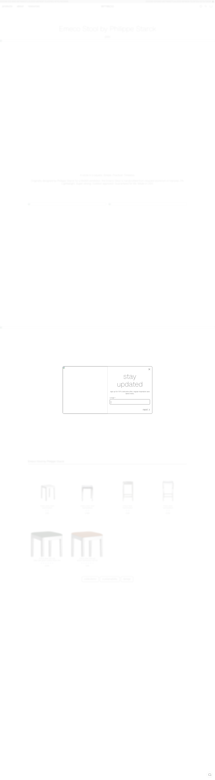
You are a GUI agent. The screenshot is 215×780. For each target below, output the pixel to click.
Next (145, 410)
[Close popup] (149, 369)
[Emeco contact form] (210, 775)
